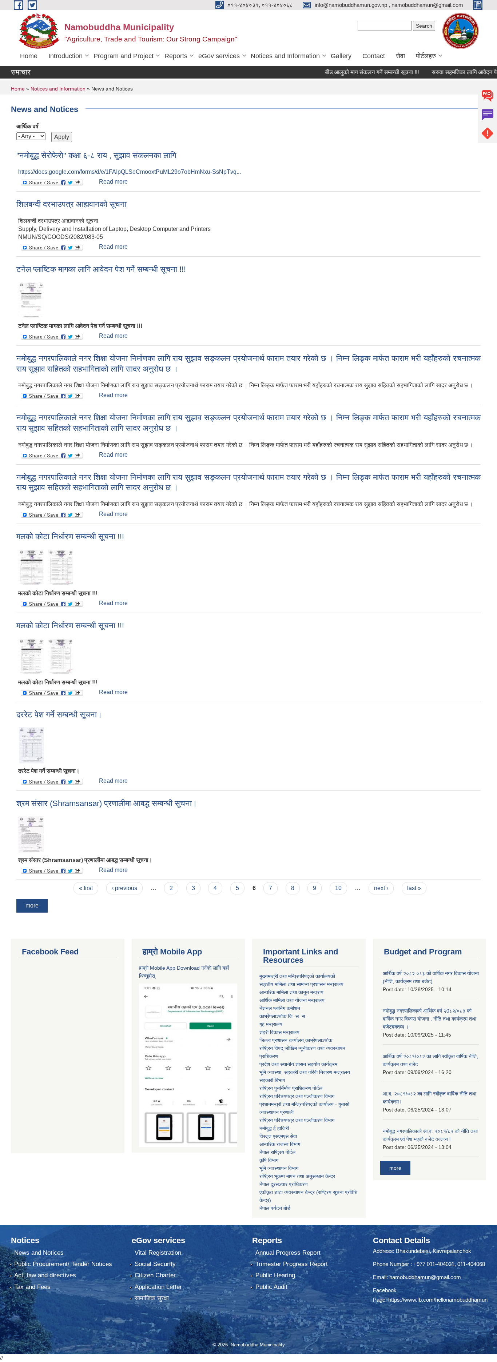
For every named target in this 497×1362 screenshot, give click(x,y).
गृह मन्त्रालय (270, 1024)
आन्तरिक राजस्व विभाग (279, 1144)
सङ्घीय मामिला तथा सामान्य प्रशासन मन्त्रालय (301, 984)
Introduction (65, 56)
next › (381, 888)
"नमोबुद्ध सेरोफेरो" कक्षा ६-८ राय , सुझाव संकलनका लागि (96, 155)
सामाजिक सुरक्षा (152, 1298)
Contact (373, 56)
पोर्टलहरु (426, 56)
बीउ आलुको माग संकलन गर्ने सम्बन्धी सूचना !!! (354, 72)
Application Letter (158, 1286)
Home (28, 56)
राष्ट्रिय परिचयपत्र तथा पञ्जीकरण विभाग (296, 1096)
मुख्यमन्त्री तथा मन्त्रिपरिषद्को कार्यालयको (297, 976)
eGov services (219, 56)
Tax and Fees (32, 1286)
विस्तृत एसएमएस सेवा (278, 1136)
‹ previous (124, 888)
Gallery (341, 56)
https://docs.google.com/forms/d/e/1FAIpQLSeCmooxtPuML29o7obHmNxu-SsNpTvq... (129, 172)
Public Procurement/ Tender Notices (63, 1264)
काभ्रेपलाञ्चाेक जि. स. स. (282, 1016)
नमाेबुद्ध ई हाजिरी (274, 1128)
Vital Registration (158, 1252)
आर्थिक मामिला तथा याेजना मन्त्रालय (292, 1000)
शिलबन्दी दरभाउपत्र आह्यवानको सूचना (71, 204)
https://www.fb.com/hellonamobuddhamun (438, 1300)
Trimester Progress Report (291, 1264)
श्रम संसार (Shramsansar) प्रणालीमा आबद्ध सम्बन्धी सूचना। (106, 803)
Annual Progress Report (288, 1252)
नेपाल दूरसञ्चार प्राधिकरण (283, 1184)
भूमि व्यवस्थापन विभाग (278, 1168)
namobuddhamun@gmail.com (425, 1277)
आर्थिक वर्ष (27, 126)
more (32, 905)
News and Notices (39, 1252)
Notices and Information (285, 56)
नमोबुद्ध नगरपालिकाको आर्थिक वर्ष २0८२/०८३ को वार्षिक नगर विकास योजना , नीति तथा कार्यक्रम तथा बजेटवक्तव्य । (429, 1019)
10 (338, 888)
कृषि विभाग (268, 1160)
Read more (113, 182)
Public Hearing (275, 1275)
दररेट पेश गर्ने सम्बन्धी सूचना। (59, 714)
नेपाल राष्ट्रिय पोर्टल (277, 1152)
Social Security (155, 1264)
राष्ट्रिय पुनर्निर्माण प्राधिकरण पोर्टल (290, 1088)
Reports (175, 56)
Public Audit (271, 1286)
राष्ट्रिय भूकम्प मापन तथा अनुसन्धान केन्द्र (297, 1176)
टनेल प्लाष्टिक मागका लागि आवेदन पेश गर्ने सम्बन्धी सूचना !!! (101, 269)
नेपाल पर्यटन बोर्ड (274, 1208)
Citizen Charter (155, 1275)
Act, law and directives (45, 1275)
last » (414, 888)
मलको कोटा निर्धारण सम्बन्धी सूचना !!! (70, 536)
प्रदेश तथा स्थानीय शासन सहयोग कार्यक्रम (298, 1064)
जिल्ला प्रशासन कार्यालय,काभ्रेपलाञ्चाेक (295, 1040)
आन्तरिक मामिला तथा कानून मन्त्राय (291, 992)
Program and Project (124, 56)
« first (86, 888)
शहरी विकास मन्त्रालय (279, 1032)
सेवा (400, 56)
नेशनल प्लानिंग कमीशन (279, 1008)
